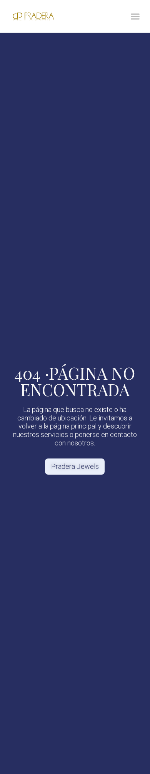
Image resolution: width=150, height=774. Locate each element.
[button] (135, 16)
